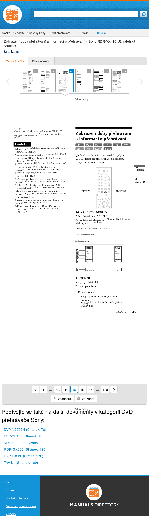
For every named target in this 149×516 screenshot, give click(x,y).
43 (58, 389)
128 (105, 389)
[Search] (143, 14)
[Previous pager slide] (7, 82)
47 (90, 389)
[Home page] (12, 14)
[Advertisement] (74, 107)
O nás (10, 489)
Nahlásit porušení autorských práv (23, 505)
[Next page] (114, 389)
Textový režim (15, 61)
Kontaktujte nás (17, 497)
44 (66, 389)
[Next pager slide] (141, 82)
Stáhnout (64, 398)
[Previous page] (35, 389)
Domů (10, 482)
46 (82, 389)
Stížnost (87, 398)
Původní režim (41, 61)
